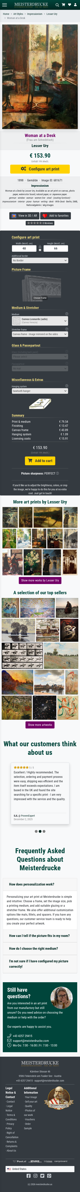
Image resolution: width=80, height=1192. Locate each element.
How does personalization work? (31, 884)
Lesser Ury (52, 14)
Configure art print (42, 169)
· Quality (28, 1106)
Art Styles (18, 14)
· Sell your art (30, 1101)
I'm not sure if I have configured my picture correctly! (38, 964)
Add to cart (42, 461)
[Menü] (4, 5)
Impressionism (34, 14)
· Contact (10, 1101)
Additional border (20, 256)
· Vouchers (29, 1119)
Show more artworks (40, 725)
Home (6, 14)
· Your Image (30, 1097)
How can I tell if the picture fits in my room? (39, 936)
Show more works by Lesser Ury (40, 580)
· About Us (11, 1150)
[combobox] (40, 260)
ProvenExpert (32, 815)
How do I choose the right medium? (33, 948)
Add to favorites (57, 215)
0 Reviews (47, 223)
